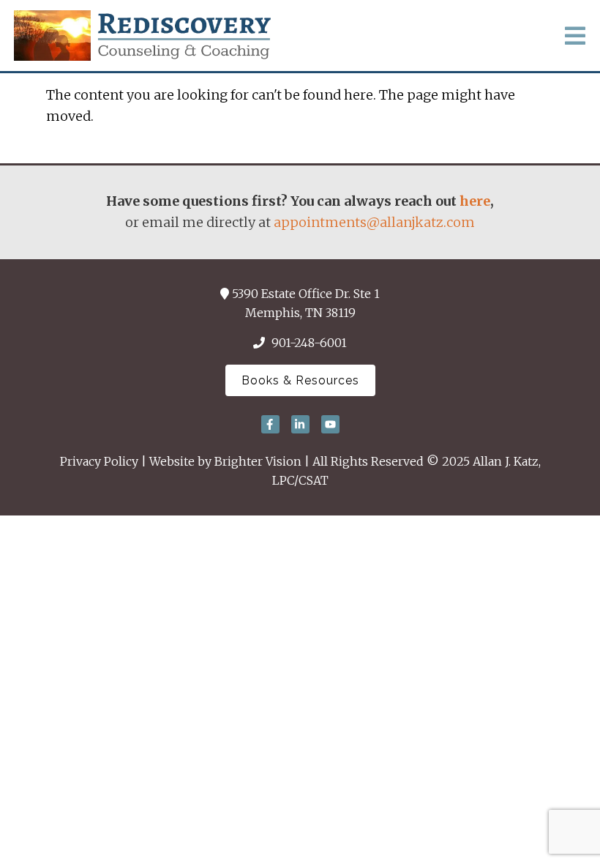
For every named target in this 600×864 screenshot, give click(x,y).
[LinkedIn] (300, 424)
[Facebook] (270, 424)
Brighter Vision (257, 461)
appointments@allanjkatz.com (374, 222)
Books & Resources (300, 380)
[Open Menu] (575, 36)
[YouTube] (330, 424)
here (475, 201)
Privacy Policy (99, 461)
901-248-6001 (309, 342)
